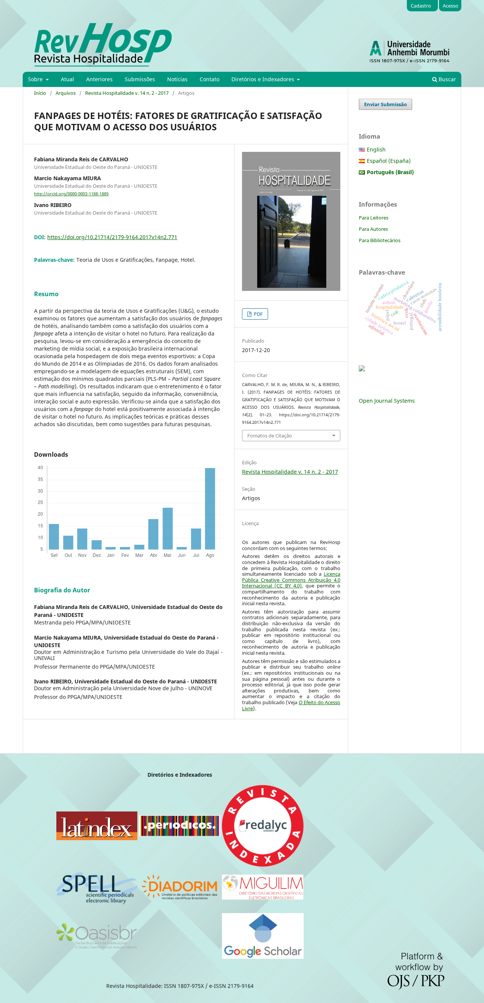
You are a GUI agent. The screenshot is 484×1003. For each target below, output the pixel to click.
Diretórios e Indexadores (263, 79)
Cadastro (421, 5)
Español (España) (389, 160)
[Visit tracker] (362, 369)
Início (40, 93)
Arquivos (66, 93)
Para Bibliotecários (379, 240)
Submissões (140, 79)
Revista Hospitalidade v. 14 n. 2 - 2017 (127, 93)
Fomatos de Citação (269, 435)
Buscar (446, 79)
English (376, 149)
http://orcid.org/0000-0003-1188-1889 (71, 193)
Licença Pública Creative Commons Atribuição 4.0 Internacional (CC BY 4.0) (291, 579)
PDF (258, 314)
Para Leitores (373, 217)
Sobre (36, 79)
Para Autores (373, 229)
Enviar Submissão (385, 104)
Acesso (450, 5)
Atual (67, 79)
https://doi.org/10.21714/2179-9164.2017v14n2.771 (112, 237)
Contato (209, 79)
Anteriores (99, 79)
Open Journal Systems (387, 400)
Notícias (177, 79)
